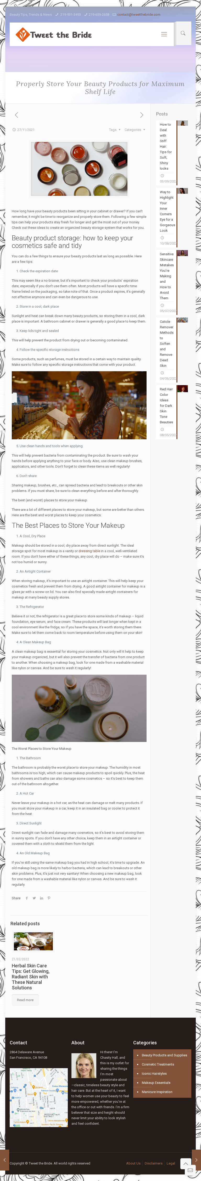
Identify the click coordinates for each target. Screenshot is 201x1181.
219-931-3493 (70, 14)
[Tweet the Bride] (53, 34)
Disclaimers (154, 1163)
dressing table (89, 551)
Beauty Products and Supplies (164, 1055)
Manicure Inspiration (157, 1092)
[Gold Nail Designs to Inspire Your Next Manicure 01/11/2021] (4, 1160)
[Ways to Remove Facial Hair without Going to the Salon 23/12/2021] (196, 1160)
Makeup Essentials (156, 1083)
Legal (171, 1163)
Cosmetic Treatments (158, 1064)
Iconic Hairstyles (154, 1073)
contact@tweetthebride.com (138, 14)
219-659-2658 (99, 14)
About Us (133, 1163)
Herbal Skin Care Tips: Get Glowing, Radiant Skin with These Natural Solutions (30, 976)
